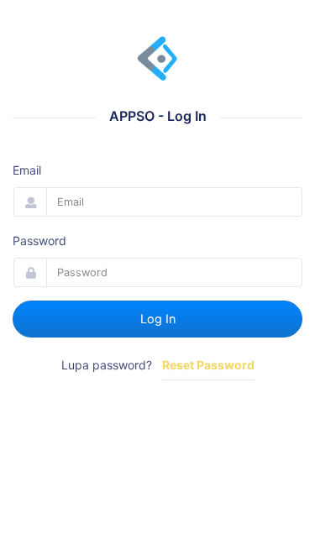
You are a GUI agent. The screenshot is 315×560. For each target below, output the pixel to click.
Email (27, 170)
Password (39, 240)
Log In (158, 318)
